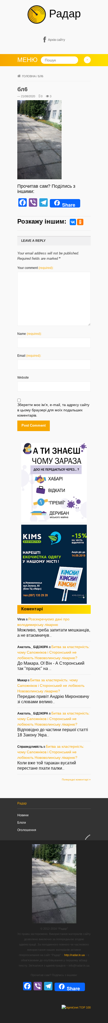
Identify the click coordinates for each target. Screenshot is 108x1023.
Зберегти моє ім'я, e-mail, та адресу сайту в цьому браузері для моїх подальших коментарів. (53, 410)
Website (23, 377)
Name (29, 334)
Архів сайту (56, 40)
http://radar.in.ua (74, 955)
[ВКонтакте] (73, 222)
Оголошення (26, 830)
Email (29, 356)
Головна (29, 76)
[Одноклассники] (80, 222)
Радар (63, 13)
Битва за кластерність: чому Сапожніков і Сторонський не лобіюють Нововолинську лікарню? (53, 652)
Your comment (35, 268)
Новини (23, 815)
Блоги (21, 822)
